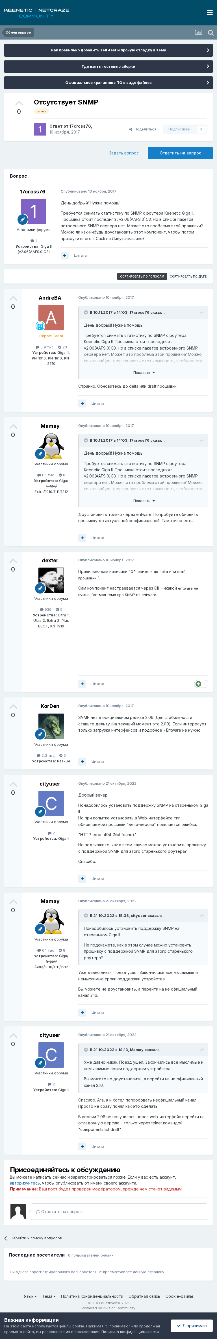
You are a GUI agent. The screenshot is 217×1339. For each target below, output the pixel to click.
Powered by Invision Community (108, 1308)
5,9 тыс (46, 347)
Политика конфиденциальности (92, 1296)
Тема (47, 1296)
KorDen (50, 706)
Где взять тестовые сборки (108, 66)
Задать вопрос (124, 153)
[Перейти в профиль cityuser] (51, 803)
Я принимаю (194, 1325)
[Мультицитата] (65, 255)
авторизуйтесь (25, 1183)
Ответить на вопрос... (62, 1211)
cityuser (50, 784)
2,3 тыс (47, 755)
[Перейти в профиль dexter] (51, 580)
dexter (50, 560)
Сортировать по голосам (142, 276)
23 (64, 347)
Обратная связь (144, 1296)
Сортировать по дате (188, 276)
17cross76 (80, 126)
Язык (29, 1296)
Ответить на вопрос (180, 153)
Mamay (50, 426)
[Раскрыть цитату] (86, 312)
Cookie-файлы (179, 1296)
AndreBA (50, 298)
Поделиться (144, 129)
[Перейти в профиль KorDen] (51, 726)
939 (47, 609)
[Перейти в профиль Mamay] (51, 446)
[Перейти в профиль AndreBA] (51, 317)
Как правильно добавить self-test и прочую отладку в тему (108, 50)
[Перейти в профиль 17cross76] (40, 129)
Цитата (80, 255)
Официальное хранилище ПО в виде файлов (108, 82)
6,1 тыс (47, 475)
